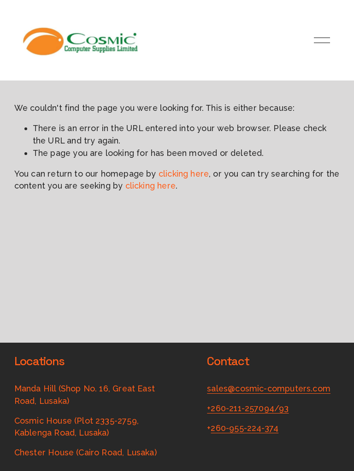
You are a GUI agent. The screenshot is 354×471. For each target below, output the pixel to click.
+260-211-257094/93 (248, 408)
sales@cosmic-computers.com (268, 388)
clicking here (184, 173)
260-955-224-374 (244, 428)
